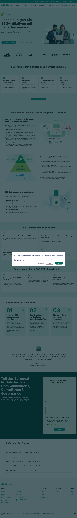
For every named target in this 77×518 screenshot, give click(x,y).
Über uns (37, 1)
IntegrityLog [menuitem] (18, 494)
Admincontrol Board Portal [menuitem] (22, 496)
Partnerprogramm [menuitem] (60, 492)
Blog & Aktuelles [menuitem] (44, 495)
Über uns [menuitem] (58, 491)
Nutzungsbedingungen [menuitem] (27, 513)
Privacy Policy (54, 256)
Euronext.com (65, 514)
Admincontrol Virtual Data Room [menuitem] (21, 500)
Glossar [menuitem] (42, 499)
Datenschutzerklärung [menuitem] (37, 513)
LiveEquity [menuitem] (3, 495)
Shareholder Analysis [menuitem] (4, 493)
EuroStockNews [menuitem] (4, 500)
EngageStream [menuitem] (4, 502)
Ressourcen (42, 5)
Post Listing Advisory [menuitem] (5, 497)
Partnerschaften (44, 1)
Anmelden (65, 1)
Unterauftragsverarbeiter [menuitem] (46, 513)
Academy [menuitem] (43, 491)
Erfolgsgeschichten (54, 5)
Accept (59, 263)
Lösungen (33, 5)
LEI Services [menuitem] (18, 491)
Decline (50, 263)
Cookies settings (41, 263)
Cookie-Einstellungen (54, 514)
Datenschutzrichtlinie (55, 424)
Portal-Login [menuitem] (71, 492)
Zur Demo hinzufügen (38, 98)
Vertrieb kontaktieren (55, 1)
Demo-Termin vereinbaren (68, 5)
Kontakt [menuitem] (72, 494)
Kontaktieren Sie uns (9, 42)
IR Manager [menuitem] (3, 491)
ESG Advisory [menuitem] (4, 499)
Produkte (17, 5)
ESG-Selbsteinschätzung (26, 42)
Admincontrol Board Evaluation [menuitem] (22, 497)
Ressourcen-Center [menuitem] (43, 493)
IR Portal (26, 5)
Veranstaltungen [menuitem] (44, 497)
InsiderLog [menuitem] (18, 492)
